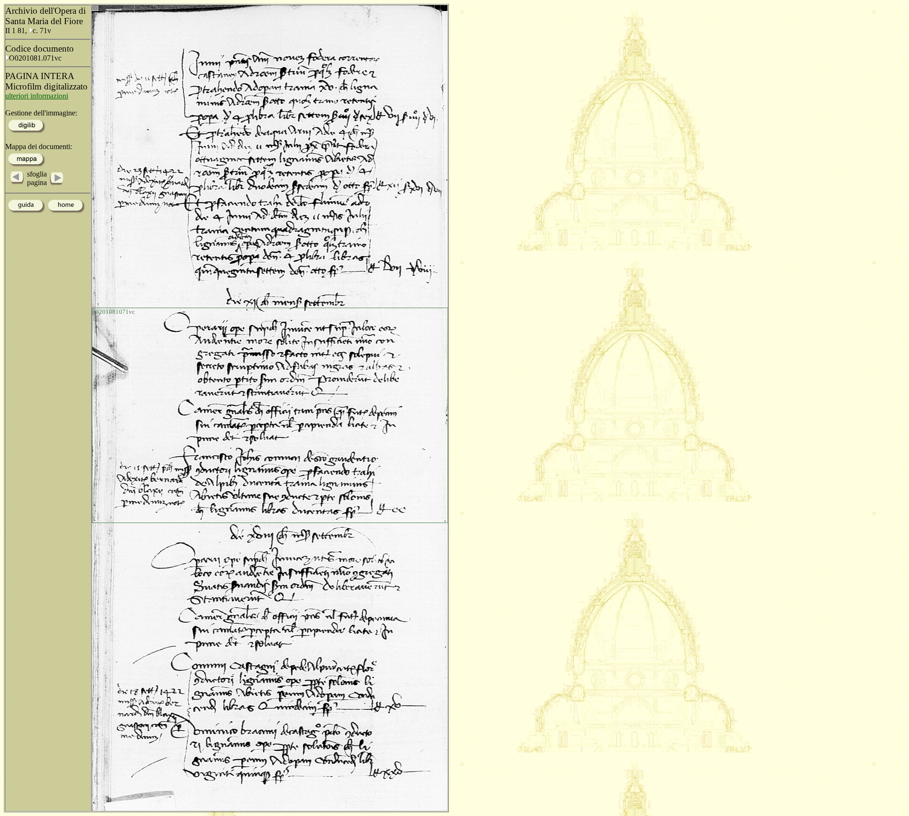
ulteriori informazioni (36, 96)
